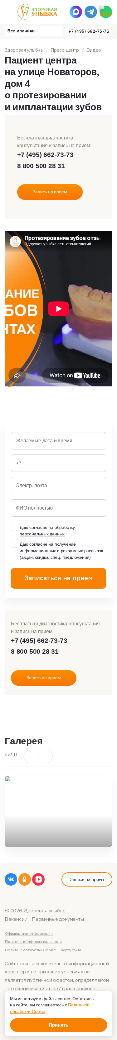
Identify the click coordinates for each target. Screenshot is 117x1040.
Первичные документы (58, 919)
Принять (58, 1025)
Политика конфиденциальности (33, 941)
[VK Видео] (38, 879)
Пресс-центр (65, 50)
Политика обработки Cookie (30, 950)
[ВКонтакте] (11, 879)
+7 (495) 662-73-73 (88, 31)
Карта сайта (71, 950)
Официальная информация (29, 933)
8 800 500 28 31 (41, 166)
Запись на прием (87, 879)
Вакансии (16, 919)
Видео (94, 50)
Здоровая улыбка (24, 50)
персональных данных (42, 533)
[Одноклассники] (24, 879)
